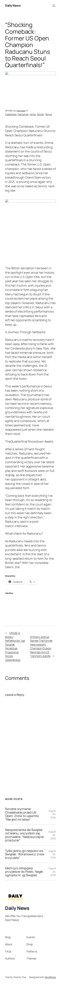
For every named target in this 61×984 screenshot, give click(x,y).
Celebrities (10, 114)
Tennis (48, 114)
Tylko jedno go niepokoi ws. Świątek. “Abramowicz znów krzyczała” (24, 854)
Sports (40, 114)
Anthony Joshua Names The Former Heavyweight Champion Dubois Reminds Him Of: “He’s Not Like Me (41, 646)
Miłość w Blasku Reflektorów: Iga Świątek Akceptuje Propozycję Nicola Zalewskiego (15, 646)
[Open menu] (54, 6)
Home (33, 114)
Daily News (13, 5)
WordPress (50, 977)
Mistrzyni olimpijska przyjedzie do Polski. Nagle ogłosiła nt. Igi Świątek (24, 871)
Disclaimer (23, 114)
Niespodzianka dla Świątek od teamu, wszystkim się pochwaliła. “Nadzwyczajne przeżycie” (24, 835)
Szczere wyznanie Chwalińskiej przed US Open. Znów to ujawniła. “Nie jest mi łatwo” (22, 814)
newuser (21, 110)
